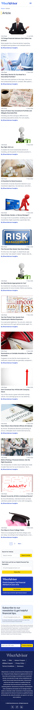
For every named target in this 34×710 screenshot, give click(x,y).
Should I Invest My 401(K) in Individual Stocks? (17, 496)
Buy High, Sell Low (7, 147)
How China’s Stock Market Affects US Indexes (16, 426)
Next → (20, 543)
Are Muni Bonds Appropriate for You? (13, 283)
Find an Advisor (27, 645)
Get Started (17, 589)
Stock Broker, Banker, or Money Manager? (15, 215)
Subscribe (17, 572)
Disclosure (20, 666)
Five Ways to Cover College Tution (12, 530)
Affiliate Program (7, 663)
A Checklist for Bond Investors (11, 181)
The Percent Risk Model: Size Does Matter (15, 249)
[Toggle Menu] (31, 3)
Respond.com (29, 672)
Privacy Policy (20, 663)
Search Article (26, 555)
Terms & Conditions (8, 666)
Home (3, 8)
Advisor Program (20, 660)
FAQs (10, 660)
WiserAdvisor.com (13, 703)
